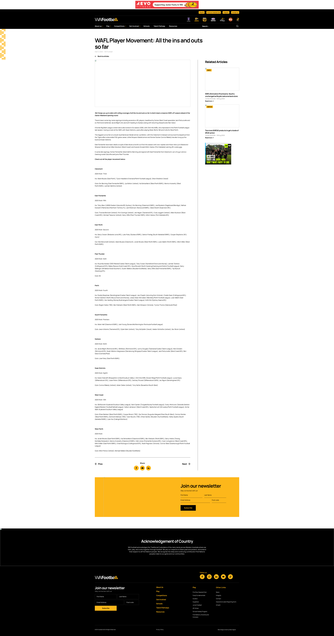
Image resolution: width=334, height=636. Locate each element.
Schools (147, 26)
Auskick (195, 599)
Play (107, 26)
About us (98, 26)
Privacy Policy (160, 629)
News (217, 592)
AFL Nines (195, 608)
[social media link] (202, 576)
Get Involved (134, 26)
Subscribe (188, 508)
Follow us (203, 572)
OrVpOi (218, 605)
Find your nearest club (213, 12)
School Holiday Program (200, 611)
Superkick (196, 602)
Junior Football (197, 605)
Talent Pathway (159, 26)
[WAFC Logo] (106, 19)
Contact (218, 599)
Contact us (235, 12)
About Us (159, 587)
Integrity (225, 12)
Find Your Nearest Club (199, 592)
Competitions (119, 26)
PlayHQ (202, 12)
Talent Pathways (162, 608)
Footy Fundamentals (199, 595)
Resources (173, 26)
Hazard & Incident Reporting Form (226, 602)
